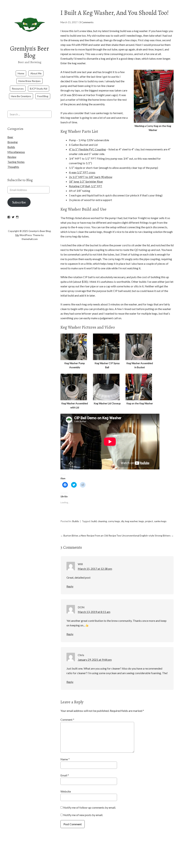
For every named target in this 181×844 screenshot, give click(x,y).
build (94, 521)
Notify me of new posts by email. (83, 815)
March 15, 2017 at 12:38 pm (95, 568)
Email (64, 775)
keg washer (131, 521)
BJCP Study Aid (38, 88)
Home (21, 73)
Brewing (12, 142)
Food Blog (42, 96)
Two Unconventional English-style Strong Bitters (145, 535)
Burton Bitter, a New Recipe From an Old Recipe (88, 535)
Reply (69, 586)
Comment (67, 719)
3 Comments (86, 22)
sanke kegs (160, 521)
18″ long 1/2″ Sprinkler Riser (86, 181)
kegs (141, 521)
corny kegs (114, 521)
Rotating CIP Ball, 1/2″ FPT (85, 186)
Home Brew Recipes (29, 80)
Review (11, 157)
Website (65, 791)
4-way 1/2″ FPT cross (82, 172)
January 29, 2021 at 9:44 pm (95, 659)
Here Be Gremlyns (21, 96)
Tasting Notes (16, 161)
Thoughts (13, 166)
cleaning (102, 521)
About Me (36, 73)
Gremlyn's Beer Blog (29, 52)
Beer (10, 137)
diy (122, 521)
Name (65, 759)
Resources (18, 88)
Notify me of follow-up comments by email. (89, 807)
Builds (75, 521)
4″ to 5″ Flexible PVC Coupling (87, 149)
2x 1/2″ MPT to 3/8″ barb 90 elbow (90, 177)
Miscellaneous (16, 152)
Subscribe (19, 202)
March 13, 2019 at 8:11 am (94, 611)
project (149, 521)
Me (17, 235)
